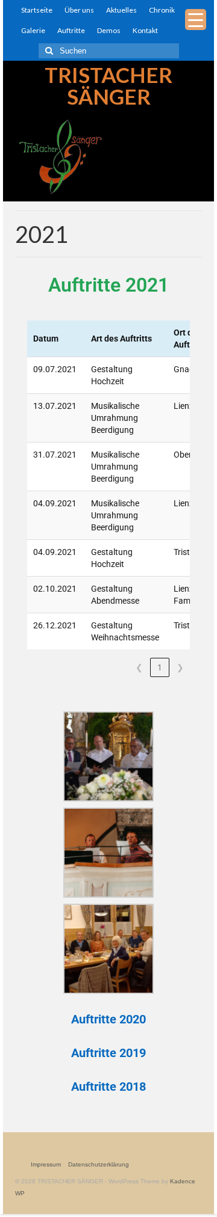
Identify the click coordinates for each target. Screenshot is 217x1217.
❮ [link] (139, 667)
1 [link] (159, 667)
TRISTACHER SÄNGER (108, 85)
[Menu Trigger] (195, 19)
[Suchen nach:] (109, 50)
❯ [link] (180, 667)
